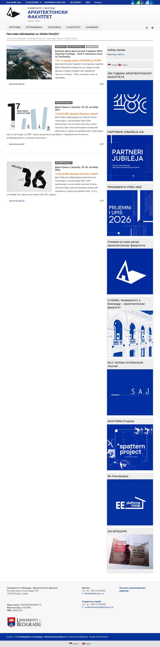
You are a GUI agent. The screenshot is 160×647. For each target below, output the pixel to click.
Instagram (151, 2)
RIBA (88, 2)
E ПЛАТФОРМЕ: (32, 2)
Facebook (133, 2)
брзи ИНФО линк (14, 2)
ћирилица (111, 54)
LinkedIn (147, 2)
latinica (121, 54)
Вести (60, 38)
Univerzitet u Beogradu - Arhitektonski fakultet (26, 38)
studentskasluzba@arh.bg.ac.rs (99, 607)
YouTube (138, 2)
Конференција (76, 47)
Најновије (51, 38)
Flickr (142, 2)
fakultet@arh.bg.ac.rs (94, 593)
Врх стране (145, 637)
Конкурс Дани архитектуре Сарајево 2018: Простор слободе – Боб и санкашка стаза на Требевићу (79, 54)
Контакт (98, 2)
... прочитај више (14, 84)
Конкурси (61, 47)
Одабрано (92, 47)
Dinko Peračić (71, 38)
